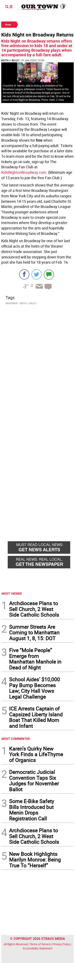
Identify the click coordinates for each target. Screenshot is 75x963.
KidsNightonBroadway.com (23, 172)
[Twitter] (36, 274)
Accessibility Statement (37, 948)
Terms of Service (40, 944)
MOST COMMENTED (15, 738)
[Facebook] (24, 274)
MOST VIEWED (11, 593)
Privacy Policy (61, 944)
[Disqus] (37, 363)
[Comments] (49, 274)
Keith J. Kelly (10, 60)
